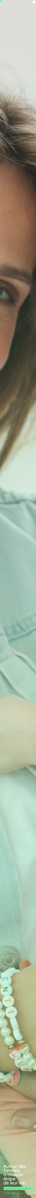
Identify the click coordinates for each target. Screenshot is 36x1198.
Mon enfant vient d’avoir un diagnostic (18, 1188)
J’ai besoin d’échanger (13, 1193)
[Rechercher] (33, 2)
